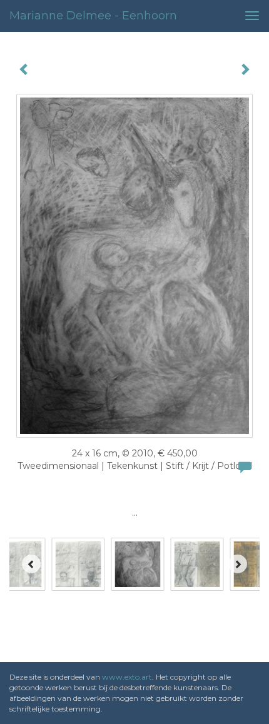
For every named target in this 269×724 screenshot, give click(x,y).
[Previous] (31, 564)
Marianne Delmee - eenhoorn (93, 16)
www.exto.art (127, 676)
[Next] (237, 564)
